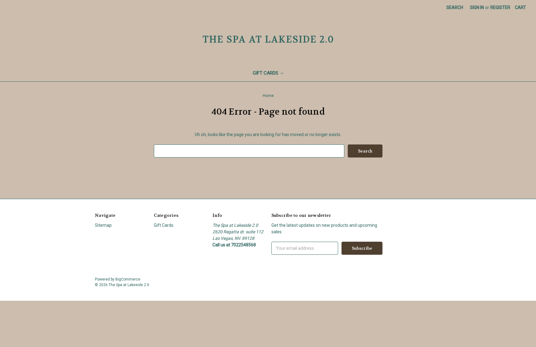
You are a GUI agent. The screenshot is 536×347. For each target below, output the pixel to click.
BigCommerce (127, 279)
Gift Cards (266, 73)
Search (454, 7)
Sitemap (103, 225)
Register (500, 7)
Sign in (477, 7)
